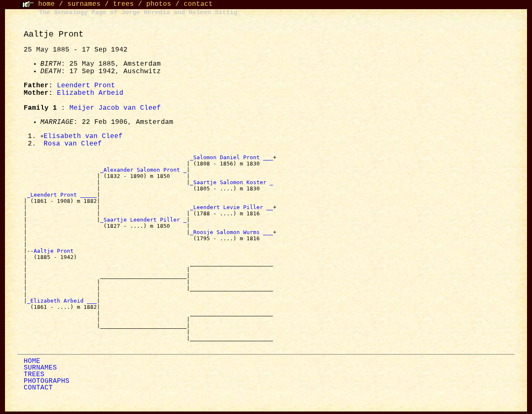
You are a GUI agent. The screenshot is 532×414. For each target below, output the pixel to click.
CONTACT (38, 388)
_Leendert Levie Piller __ (231, 207)
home (46, 4)
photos (158, 4)
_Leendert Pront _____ (62, 195)
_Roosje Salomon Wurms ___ (231, 232)
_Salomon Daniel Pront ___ (231, 157)
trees (123, 4)
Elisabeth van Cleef (83, 136)
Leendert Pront (86, 85)
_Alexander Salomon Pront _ (143, 170)
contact (198, 4)
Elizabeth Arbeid (90, 93)
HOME (32, 361)
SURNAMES (40, 368)
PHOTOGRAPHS (46, 381)
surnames (84, 4)
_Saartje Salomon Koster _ (231, 182)
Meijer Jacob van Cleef (115, 108)
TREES (34, 374)
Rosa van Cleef (73, 144)
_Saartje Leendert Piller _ (143, 220)
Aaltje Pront (55, 251)
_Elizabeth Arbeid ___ (62, 301)
